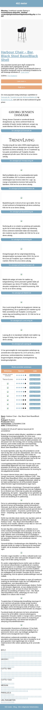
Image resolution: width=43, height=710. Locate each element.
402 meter (21, 3)
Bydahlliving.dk (6, 100)
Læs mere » (21, 81)
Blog (15, 707)
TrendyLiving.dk (16, 97)
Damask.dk (5, 97)
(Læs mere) (25, 72)
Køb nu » (21, 87)
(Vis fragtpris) (12, 76)
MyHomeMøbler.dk (30, 97)
